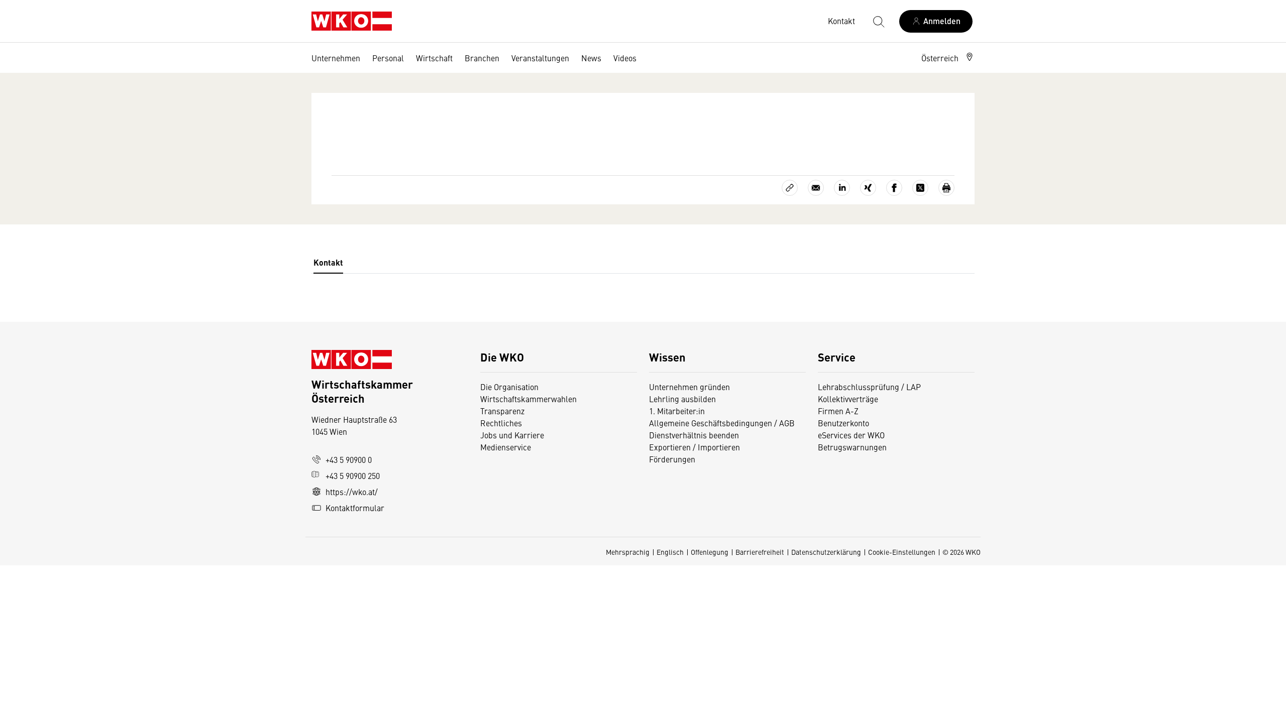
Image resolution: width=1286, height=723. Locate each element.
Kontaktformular (355, 507)
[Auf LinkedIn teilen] (842, 188)
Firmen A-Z (838, 410)
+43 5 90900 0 (349, 459)
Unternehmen (335, 57)
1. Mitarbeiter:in (677, 410)
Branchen (482, 57)
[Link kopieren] (790, 188)
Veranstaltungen (540, 57)
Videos (624, 57)
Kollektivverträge (848, 398)
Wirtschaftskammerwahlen (528, 398)
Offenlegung (709, 551)
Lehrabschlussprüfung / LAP (869, 386)
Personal (388, 57)
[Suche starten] (878, 21)
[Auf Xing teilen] (868, 188)
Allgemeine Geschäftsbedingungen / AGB (722, 422)
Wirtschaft (434, 57)
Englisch (670, 551)
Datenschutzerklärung (826, 551)
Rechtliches (501, 422)
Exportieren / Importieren (694, 446)
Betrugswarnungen (853, 446)
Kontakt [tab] (328, 262)
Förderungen (672, 458)
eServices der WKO (851, 434)
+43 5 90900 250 (353, 475)
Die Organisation (509, 386)
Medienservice (505, 446)
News (591, 57)
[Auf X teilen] (920, 188)
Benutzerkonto (843, 422)
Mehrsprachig (628, 551)
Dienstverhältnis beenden (694, 434)
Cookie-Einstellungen (901, 551)
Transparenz (502, 410)
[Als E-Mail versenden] (816, 188)
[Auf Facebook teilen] (894, 188)
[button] (948, 58)
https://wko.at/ (352, 491)
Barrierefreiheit (759, 551)
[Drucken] (946, 188)
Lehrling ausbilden (682, 398)
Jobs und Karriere (512, 434)
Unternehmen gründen (689, 386)
